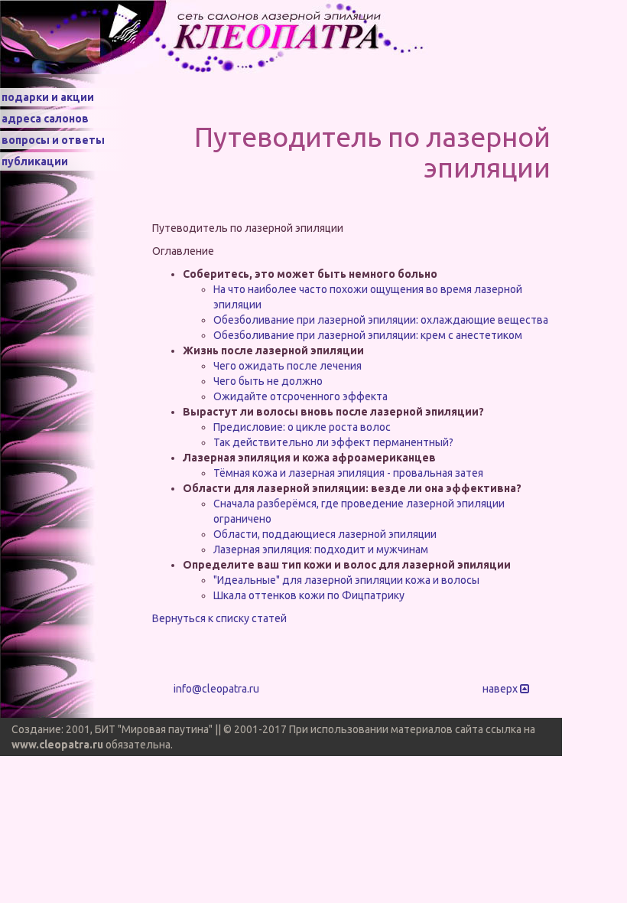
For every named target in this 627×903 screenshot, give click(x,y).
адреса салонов (45, 118)
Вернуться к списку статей (219, 618)
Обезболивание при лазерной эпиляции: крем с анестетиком (367, 335)
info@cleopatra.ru (216, 689)
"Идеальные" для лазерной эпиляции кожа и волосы (346, 580)
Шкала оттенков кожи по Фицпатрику (308, 595)
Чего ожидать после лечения (287, 366)
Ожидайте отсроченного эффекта (300, 396)
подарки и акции (48, 97)
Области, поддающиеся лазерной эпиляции (325, 534)
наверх (501, 689)
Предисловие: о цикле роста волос (302, 427)
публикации (35, 161)
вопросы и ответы (53, 140)
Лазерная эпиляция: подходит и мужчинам (320, 549)
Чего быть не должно (268, 381)
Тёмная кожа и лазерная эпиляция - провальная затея (348, 473)
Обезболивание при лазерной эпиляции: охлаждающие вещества (380, 320)
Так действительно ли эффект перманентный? (333, 442)
